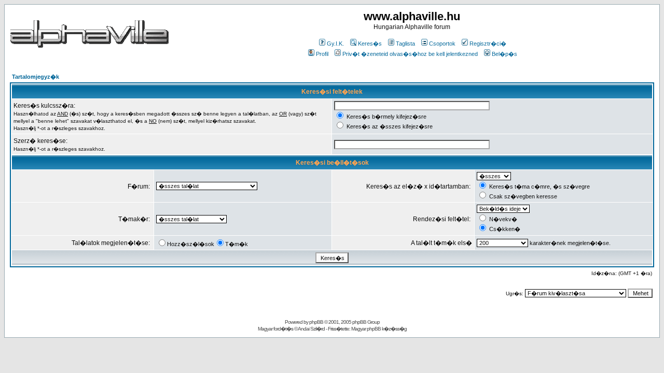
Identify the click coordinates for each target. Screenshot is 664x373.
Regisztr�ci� (487, 43)
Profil (322, 54)
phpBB (316, 322)
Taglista (405, 43)
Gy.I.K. (335, 43)
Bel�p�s (504, 54)
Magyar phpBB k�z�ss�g (379, 329)
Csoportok (442, 43)
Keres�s (370, 43)
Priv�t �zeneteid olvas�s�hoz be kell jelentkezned (410, 54)
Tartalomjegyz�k (35, 77)
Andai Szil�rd (311, 329)
